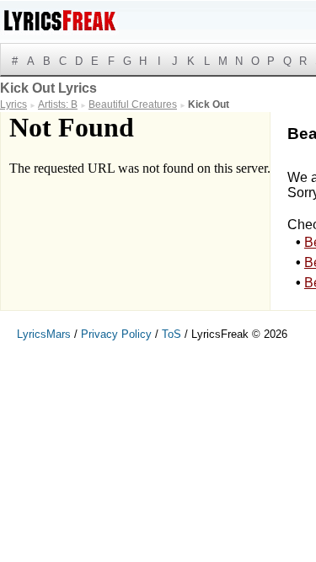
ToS (171, 334)
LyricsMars (44, 334)
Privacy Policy (116, 334)
